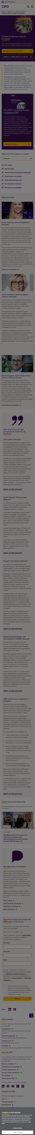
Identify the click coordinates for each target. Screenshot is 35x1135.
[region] (17, 1121)
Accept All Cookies (17, 1132)
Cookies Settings (17, 1128)
